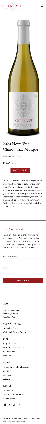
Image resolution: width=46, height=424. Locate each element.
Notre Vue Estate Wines (13, 347)
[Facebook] (5, 404)
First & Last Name (10, 256)
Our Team (7, 375)
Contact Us (8, 390)
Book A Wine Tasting (12, 324)
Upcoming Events (11, 328)
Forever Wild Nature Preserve (16, 367)
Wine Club (7, 355)
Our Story (7, 371)
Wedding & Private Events (14, 332)
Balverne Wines (9, 351)
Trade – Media (9, 398)
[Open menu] (41, 6)
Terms (25, 418)
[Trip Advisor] (19, 404)
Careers (6, 379)
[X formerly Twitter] (9, 404)
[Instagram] (14, 404)
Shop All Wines (9, 343)
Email (5, 268)
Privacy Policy (35, 418)
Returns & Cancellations (12, 418)
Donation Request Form (13, 394)
